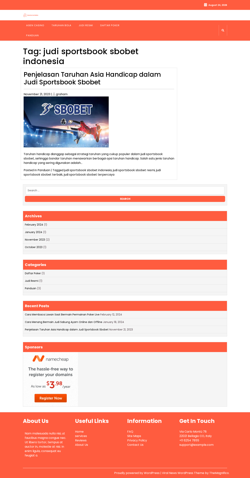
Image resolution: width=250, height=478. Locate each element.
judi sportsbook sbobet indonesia (88, 170)
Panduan (32, 35)
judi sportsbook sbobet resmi (134, 170)
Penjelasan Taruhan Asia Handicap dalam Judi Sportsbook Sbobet (92, 78)
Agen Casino (35, 25)
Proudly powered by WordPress (137, 473)
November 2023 (35, 239)
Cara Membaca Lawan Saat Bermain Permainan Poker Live (62, 314)
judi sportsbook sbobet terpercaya (89, 174)
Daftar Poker (110, 25)
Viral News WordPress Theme (183, 473)
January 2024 (33, 232)
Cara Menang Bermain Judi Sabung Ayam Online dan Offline (63, 322)
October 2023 (33, 247)
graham (62, 94)
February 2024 (34, 224)
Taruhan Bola (61, 25)
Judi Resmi (86, 25)
